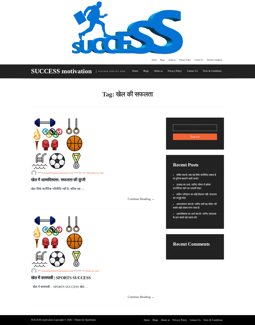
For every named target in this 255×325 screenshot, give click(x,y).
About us (172, 60)
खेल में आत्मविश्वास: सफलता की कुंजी (58, 180)
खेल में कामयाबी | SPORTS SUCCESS (61, 277)
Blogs (162, 60)
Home (154, 60)
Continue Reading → (141, 199)
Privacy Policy (185, 60)
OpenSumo (90, 320)
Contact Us (198, 60)
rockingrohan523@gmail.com (57, 173)
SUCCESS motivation (61, 71)
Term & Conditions (214, 60)
